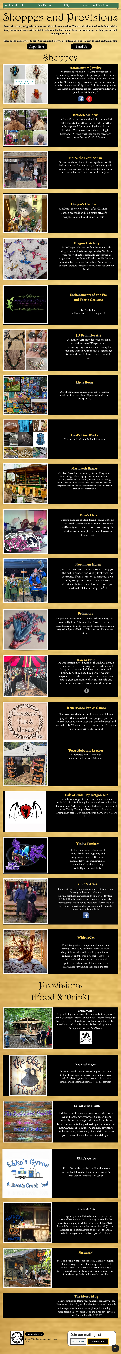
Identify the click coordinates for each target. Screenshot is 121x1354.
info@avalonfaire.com (42, 1339)
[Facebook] (86, 690)
